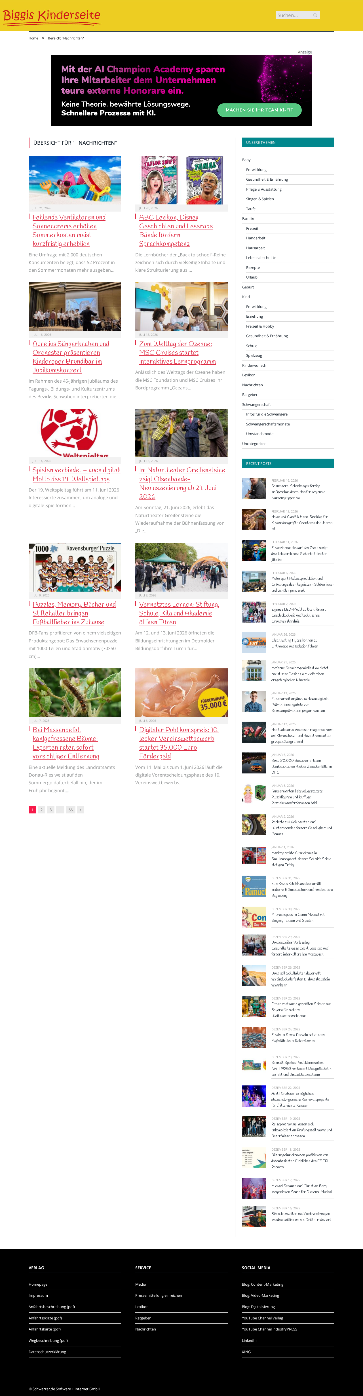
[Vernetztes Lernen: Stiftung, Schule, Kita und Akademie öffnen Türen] (181, 567)
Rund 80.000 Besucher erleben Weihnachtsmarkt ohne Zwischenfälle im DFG (301, 766)
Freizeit (252, 228)
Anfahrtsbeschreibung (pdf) (52, 1306)
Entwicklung (256, 169)
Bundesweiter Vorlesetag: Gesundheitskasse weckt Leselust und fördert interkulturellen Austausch (299, 948)
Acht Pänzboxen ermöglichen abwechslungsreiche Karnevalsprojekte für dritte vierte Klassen (300, 1099)
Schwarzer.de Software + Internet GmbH (66, 1388)
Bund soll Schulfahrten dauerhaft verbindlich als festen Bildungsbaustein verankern (300, 979)
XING (246, 1351)
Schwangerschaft (256, 404)
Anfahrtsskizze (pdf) (45, 1318)
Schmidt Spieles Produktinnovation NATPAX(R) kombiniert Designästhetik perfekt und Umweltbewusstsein (301, 1068)
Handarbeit (255, 238)
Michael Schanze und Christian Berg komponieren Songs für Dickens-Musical (301, 1189)
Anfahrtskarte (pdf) (45, 1329)
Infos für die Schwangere (267, 414)
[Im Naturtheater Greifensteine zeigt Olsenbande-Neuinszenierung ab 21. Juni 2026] (181, 433)
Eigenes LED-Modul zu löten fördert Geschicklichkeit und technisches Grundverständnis (298, 615)
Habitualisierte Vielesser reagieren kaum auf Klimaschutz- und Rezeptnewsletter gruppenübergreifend (302, 735)
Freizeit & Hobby (260, 326)
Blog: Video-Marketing (260, 1295)
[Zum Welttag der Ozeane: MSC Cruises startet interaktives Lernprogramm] (181, 306)
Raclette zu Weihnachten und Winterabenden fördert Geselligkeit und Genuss (301, 828)
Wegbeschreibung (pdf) (48, 1340)
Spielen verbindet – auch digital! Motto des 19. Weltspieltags (77, 475)
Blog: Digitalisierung (258, 1306)
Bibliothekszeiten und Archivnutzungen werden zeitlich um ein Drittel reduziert (301, 1217)
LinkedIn (249, 1340)
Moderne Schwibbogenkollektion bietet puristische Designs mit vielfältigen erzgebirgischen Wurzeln (299, 674)
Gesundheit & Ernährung (267, 179)
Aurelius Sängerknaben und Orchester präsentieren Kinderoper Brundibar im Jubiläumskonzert (71, 358)
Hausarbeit (255, 247)
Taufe (251, 208)
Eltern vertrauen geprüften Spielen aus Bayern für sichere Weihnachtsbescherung (301, 1010)
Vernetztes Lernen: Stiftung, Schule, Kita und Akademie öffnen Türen (179, 613)
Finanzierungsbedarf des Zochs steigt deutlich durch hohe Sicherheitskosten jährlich (299, 554)
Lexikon (249, 375)
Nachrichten (252, 384)
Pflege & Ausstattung (264, 189)
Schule (251, 345)
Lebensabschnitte (261, 257)
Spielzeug (254, 355)
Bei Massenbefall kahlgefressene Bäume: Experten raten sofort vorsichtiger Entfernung (66, 744)
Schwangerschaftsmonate (268, 424)
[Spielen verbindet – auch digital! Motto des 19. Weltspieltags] (75, 433)
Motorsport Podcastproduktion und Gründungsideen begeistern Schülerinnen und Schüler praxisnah (302, 584)
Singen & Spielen (260, 198)
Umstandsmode (259, 433)
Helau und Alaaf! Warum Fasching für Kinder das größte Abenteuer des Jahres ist (301, 523)
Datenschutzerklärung (47, 1351)
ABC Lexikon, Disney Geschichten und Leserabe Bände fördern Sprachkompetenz (176, 231)
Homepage (38, 1284)
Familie (248, 218)
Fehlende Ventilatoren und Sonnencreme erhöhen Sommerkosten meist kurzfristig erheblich (69, 231)
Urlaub (252, 277)
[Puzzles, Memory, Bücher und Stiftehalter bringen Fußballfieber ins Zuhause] (75, 567)
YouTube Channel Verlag (262, 1318)
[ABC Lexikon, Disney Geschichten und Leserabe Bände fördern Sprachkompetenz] (181, 180)
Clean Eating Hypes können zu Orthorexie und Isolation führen (294, 643)
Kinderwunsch (254, 365)
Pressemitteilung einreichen (158, 1295)
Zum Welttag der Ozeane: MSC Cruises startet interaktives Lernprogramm (177, 353)
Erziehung (254, 316)
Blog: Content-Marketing (262, 1284)
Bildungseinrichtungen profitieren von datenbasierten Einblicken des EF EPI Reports (299, 1161)
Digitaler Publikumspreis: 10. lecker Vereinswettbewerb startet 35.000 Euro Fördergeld (179, 744)
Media (140, 1284)
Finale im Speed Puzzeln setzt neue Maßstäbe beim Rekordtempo (298, 1038)
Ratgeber (250, 394)
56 (71, 809)
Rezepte (253, 267)
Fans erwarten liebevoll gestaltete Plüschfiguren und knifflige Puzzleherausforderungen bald (297, 797)
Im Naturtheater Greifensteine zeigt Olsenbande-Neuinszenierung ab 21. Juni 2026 (182, 484)
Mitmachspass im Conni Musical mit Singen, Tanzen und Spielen (298, 917)
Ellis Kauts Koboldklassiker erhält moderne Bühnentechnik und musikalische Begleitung (302, 890)
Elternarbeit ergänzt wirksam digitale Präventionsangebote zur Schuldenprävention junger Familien (299, 705)
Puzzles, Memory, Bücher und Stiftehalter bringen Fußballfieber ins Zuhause (74, 613)
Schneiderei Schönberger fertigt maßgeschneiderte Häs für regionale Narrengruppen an (298, 492)
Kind (246, 296)
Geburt (248, 287)
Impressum (38, 1295)
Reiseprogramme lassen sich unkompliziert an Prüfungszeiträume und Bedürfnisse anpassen (301, 1130)
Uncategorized (254, 443)
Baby (246, 159)
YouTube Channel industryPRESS (269, 1329)
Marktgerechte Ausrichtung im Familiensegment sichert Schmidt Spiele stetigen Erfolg (301, 859)
